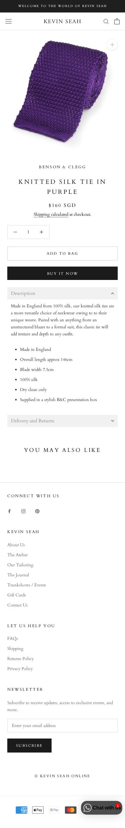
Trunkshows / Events (26, 585)
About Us (16, 545)
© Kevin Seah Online (62, 776)
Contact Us (17, 605)
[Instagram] (23, 510)
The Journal (18, 575)
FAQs (12, 638)
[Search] (106, 21)
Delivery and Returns (32, 420)
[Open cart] (117, 21)
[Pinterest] (37, 510)
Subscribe (29, 745)
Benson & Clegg (62, 167)
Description (23, 293)
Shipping (15, 649)
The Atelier (17, 555)
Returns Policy (20, 659)
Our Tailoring (20, 565)
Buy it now (62, 273)
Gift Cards (16, 595)
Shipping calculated (51, 214)
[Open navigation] (8, 21)
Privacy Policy (20, 669)
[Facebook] (9, 510)
